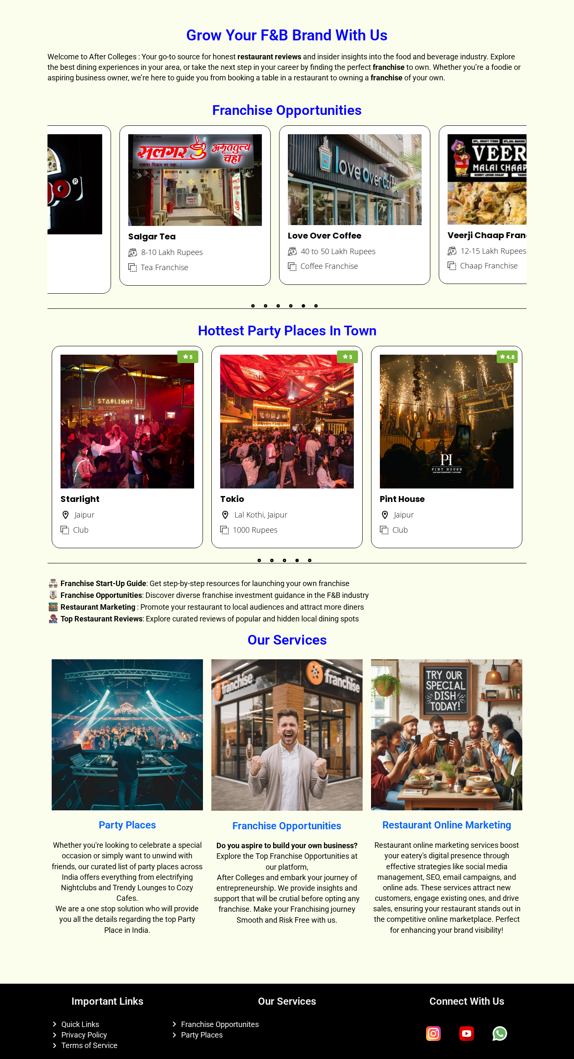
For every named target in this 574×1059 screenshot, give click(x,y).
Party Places (127, 825)
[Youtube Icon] (467, 1033)
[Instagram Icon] (433, 1033)
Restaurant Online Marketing (446, 825)
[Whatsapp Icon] (500, 1033)
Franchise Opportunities (286, 826)
